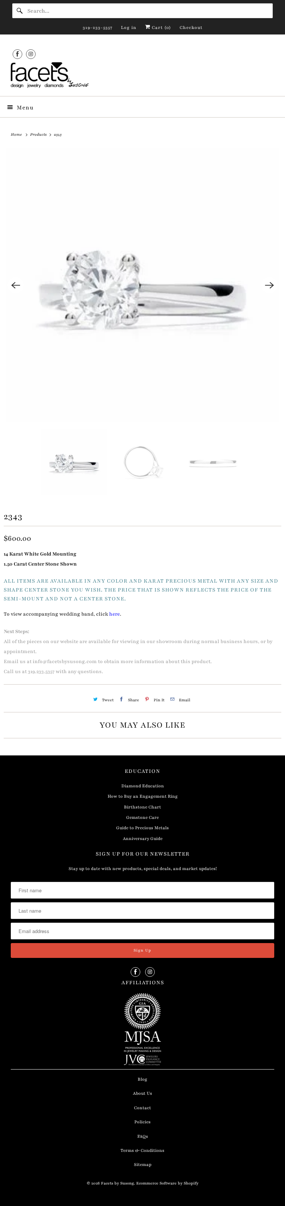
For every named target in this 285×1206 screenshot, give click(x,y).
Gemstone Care (142, 817)
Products (39, 134)
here (114, 614)
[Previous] (15, 285)
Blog (142, 1079)
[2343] (142, 285)
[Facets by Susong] (142, 76)
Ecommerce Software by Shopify (167, 1183)
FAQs (142, 1136)
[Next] (269, 285)
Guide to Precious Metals (142, 828)
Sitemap (142, 1164)
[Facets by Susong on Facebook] (17, 54)
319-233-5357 (97, 27)
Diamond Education (142, 786)
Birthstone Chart (142, 807)
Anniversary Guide (143, 838)
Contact (142, 1108)
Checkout (191, 27)
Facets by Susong (117, 1183)
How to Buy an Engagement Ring (143, 796)
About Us (142, 1093)
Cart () (160, 27)
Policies (142, 1122)
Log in (129, 27)
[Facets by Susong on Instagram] (31, 54)
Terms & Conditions (142, 1150)
